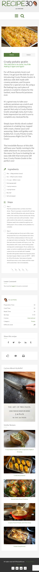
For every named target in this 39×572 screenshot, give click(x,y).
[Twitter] (14, 342)
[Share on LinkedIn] (23, 270)
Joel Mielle (13, 300)
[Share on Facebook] (12, 270)
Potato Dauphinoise (19, 546)
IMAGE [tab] (12, 55)
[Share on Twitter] (16, 270)
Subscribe (20, 8)
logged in (14, 286)
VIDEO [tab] (29, 55)
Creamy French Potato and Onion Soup (19, 522)
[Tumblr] (30, 342)
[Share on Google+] (19, 270)
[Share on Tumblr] (27, 270)
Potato (33, 321)
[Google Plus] (19, 342)
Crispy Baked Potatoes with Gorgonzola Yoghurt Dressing (19, 451)
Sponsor (19, 564)
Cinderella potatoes (19, 475)
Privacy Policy (30, 561)
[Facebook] (8, 342)
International (31, 318)
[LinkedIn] (25, 342)
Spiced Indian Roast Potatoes (19, 499)
